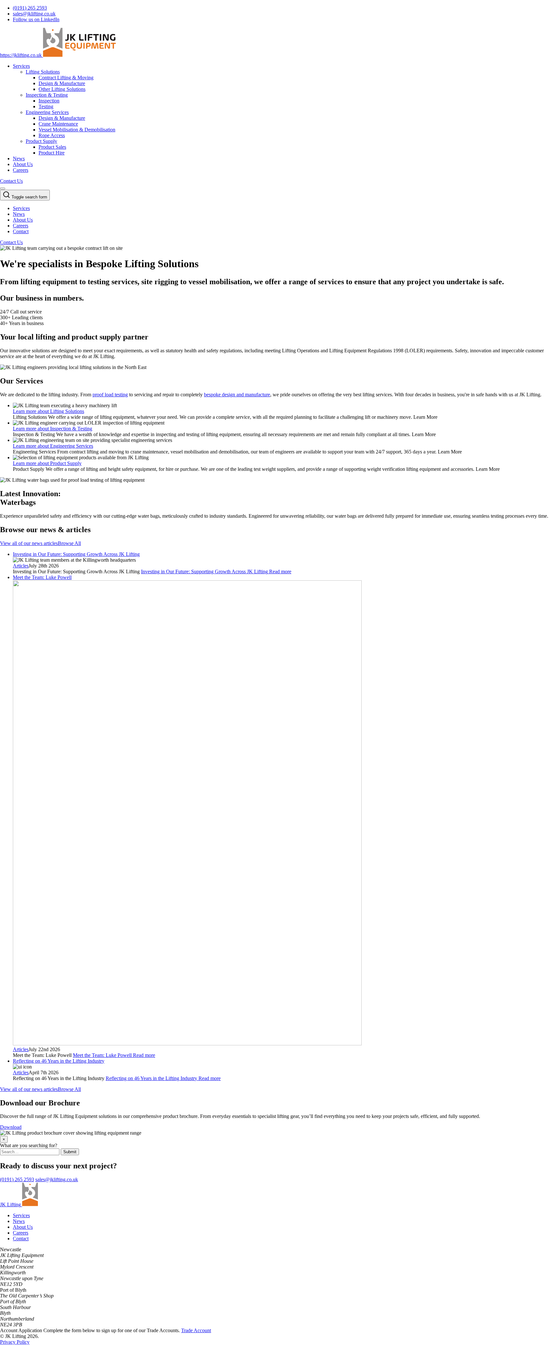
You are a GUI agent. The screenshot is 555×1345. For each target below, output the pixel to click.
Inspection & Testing (47, 95)
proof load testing (110, 394)
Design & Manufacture (62, 83)
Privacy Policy (15, 1342)
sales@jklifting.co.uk (56, 1179)
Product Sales (52, 147)
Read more (216, 571)
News (19, 158)
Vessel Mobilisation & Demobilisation (77, 129)
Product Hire (52, 152)
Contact (21, 231)
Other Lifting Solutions (62, 89)
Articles (21, 565)
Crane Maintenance (58, 124)
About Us (23, 164)
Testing (46, 106)
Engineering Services (47, 112)
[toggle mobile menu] (2, 188)
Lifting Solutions (43, 72)
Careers (20, 170)
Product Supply (41, 141)
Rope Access (52, 135)
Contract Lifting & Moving (66, 77)
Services (21, 66)
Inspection (49, 100)
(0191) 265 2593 (17, 1179)
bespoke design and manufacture (237, 394)
